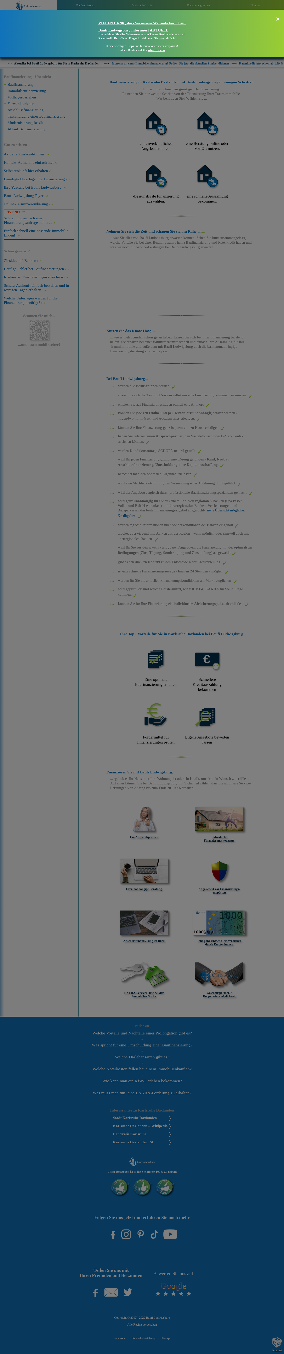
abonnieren (156, 50)
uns (162, 38)
